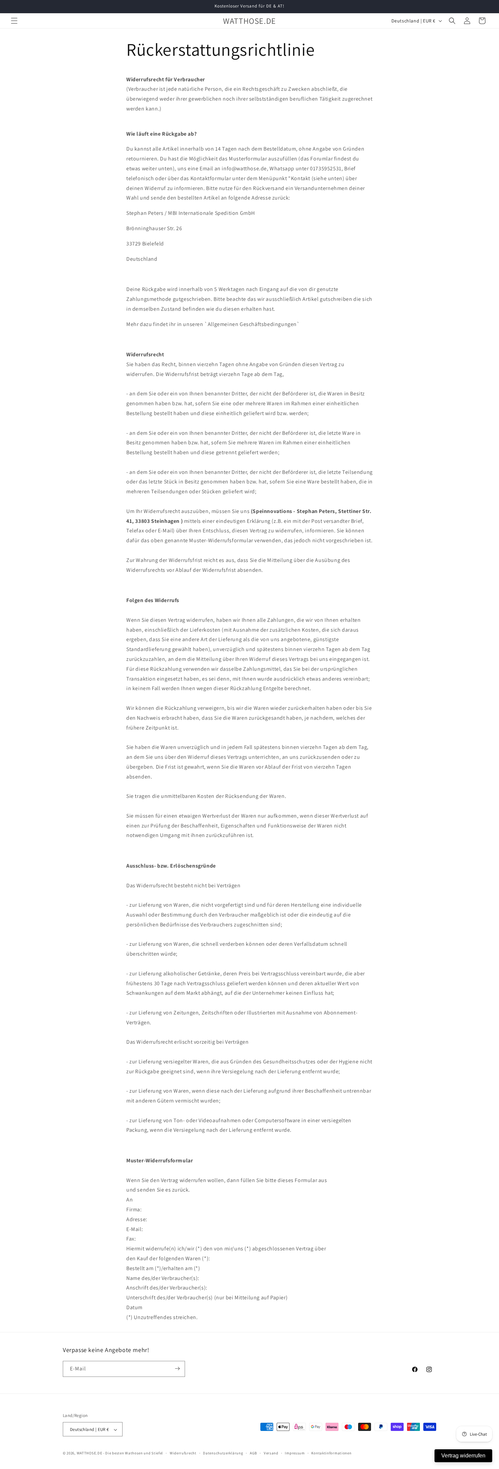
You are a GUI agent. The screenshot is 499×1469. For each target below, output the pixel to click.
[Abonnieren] (177, 1369)
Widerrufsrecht (183, 1453)
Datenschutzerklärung (223, 1453)
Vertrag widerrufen (463, 1455)
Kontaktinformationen (331, 1453)
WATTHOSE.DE (90, 1453)
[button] (14, 20)
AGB (253, 1453)
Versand (271, 1453)
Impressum (294, 1453)
